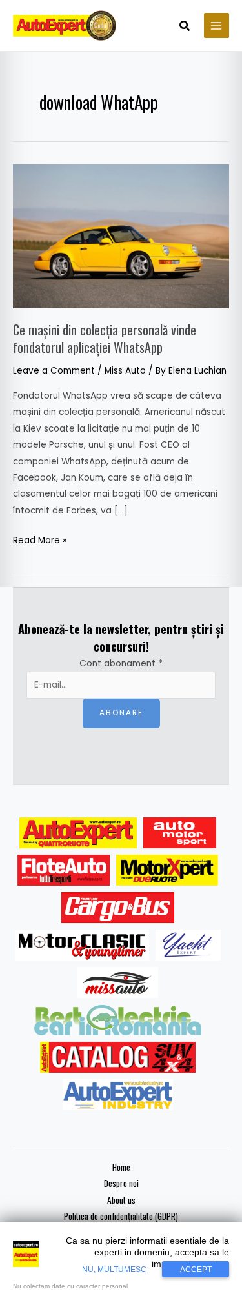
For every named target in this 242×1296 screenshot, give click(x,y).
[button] (185, 27)
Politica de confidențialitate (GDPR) (121, 1216)
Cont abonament (121, 663)
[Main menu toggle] (216, 25)
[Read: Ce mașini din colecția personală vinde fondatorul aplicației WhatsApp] (121, 236)
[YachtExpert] (188, 945)
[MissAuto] (117, 982)
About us (121, 1199)
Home (121, 1167)
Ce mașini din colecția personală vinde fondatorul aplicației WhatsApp (104, 338)
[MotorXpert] (167, 870)
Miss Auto (125, 370)
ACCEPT (196, 1269)
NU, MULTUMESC (114, 1269)
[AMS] (180, 832)
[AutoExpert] (78, 832)
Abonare (121, 713)
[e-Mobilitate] (117, 1019)
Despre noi (121, 1183)
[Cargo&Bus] (117, 907)
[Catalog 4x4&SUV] (118, 1057)
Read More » (39, 539)
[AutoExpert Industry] (118, 1094)
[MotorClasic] (82, 945)
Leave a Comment (54, 370)
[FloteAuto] (63, 870)
